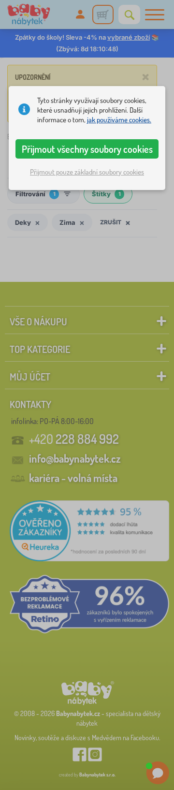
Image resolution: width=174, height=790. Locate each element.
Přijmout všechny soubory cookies (87, 149)
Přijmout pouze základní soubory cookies (87, 171)
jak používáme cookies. (119, 119)
